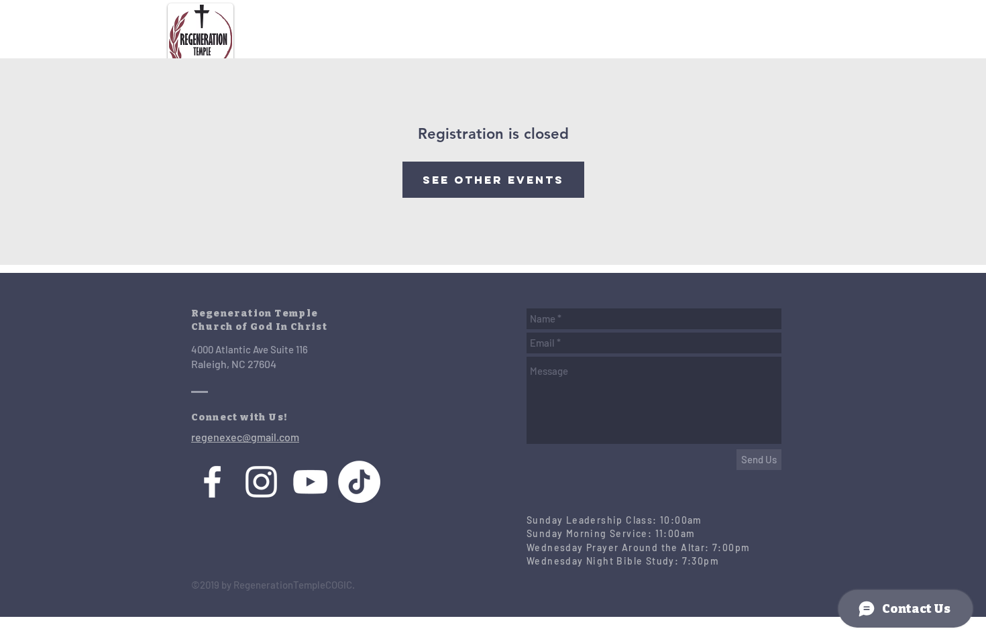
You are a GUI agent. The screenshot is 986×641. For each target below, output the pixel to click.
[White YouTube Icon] (310, 482)
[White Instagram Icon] (261, 482)
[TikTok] (359, 482)
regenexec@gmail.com (245, 436)
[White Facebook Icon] (212, 482)
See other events (493, 179)
